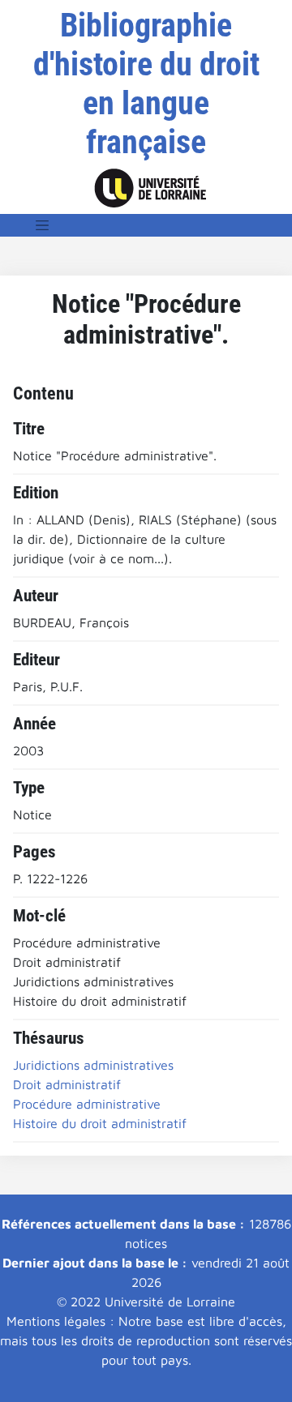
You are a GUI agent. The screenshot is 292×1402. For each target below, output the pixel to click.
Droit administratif (67, 1084)
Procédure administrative (87, 1103)
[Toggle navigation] (42, 225)
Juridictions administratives (93, 1065)
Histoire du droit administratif (100, 1123)
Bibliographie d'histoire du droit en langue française (146, 83)
